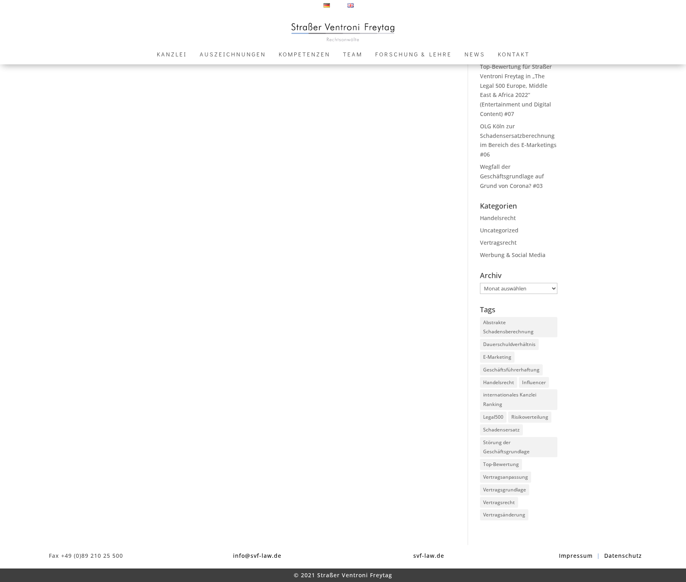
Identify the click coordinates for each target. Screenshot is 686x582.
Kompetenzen (304, 54)
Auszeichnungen (233, 54)
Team (352, 54)
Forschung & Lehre (413, 54)
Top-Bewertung (501, 464)
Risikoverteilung (529, 417)
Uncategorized (499, 230)
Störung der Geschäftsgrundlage (506, 447)
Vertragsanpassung (505, 477)
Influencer (534, 382)
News (474, 54)
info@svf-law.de (257, 555)
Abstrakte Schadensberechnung (508, 327)
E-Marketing (497, 357)
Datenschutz (623, 555)
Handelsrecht (498, 218)
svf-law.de (428, 555)
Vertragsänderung (504, 514)
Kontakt (514, 54)
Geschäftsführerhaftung (511, 369)
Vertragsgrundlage (504, 489)
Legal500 (493, 417)
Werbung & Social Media (512, 255)
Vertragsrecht (498, 242)
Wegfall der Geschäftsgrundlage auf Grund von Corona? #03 (512, 176)
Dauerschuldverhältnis (509, 344)
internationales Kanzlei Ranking (509, 399)
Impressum (576, 555)
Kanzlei (172, 54)
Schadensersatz (501, 429)
